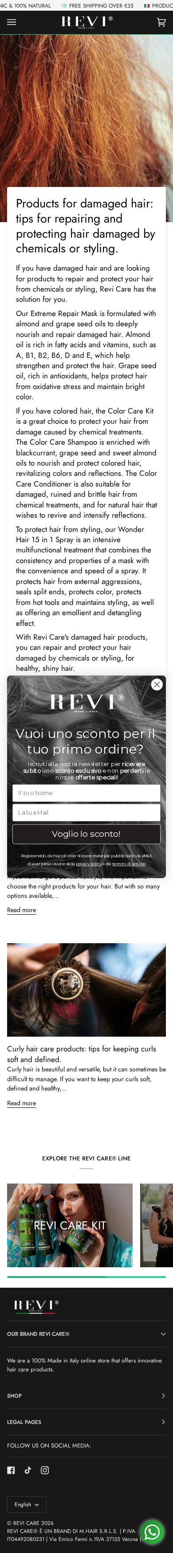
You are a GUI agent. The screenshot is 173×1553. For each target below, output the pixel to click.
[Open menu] (20, 22)
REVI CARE (26, 1523)
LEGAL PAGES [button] (24, 1422)
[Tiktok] (28, 1470)
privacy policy (88, 863)
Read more (21, 909)
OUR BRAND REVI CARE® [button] (38, 1334)
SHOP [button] (14, 1396)
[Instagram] (45, 1470)
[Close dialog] (157, 684)
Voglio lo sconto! (86, 833)
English (24, 1504)
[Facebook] (11, 1470)
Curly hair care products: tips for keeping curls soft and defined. (81, 1053)
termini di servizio (128, 863)
